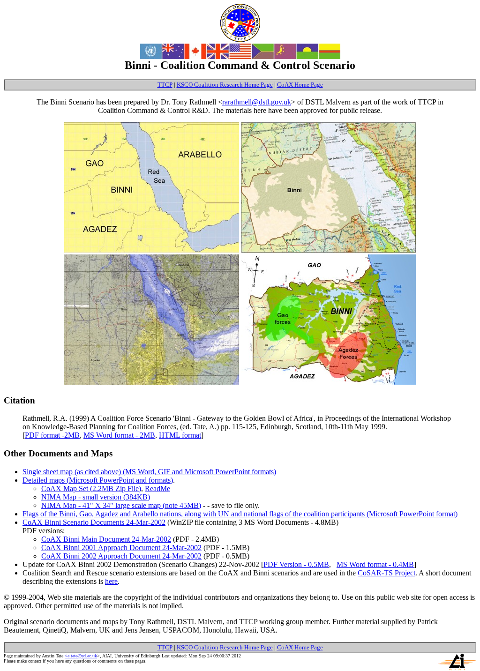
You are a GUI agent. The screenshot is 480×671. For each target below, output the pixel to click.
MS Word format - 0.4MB (375, 564)
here (111, 581)
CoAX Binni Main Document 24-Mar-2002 (106, 539)
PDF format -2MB (52, 435)
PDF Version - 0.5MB (296, 564)
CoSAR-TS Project (386, 573)
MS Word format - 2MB (119, 435)
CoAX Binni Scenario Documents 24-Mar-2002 (93, 522)
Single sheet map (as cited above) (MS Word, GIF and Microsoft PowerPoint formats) (149, 472)
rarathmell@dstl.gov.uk (256, 102)
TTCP (165, 84)
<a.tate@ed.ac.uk (81, 655)
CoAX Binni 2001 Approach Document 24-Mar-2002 (121, 548)
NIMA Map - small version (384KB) (95, 497)
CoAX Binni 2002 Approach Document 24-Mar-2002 (121, 556)
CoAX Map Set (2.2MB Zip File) (91, 488)
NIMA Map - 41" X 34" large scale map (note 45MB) (121, 505)
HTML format (180, 435)
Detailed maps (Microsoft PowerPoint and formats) (97, 480)
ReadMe (157, 488)
